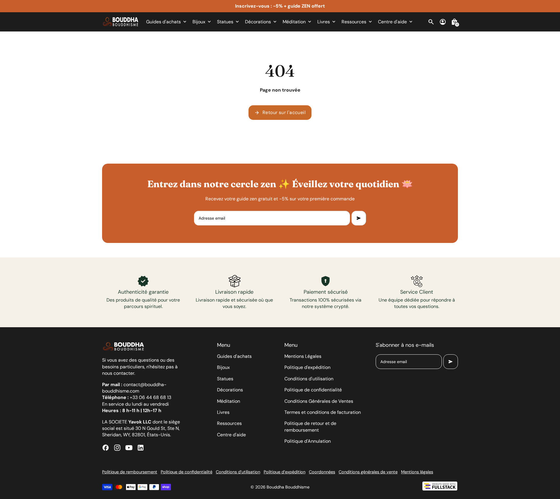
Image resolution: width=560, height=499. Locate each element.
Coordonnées (322, 472)
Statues (225, 379)
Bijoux (223, 367)
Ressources (229, 423)
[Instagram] (117, 447)
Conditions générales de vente (368, 472)
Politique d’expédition (284, 472)
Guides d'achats (234, 356)
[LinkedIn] (140, 447)
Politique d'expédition (307, 367)
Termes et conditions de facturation (322, 412)
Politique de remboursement (129, 472)
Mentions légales (417, 472)
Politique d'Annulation (307, 441)
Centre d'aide (231, 435)
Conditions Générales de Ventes (318, 401)
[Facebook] (105, 447)
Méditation (228, 401)
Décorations (230, 390)
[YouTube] (128, 447)
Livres (223, 412)
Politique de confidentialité (313, 390)
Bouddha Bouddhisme (288, 487)
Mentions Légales (302, 356)
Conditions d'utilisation (308, 379)
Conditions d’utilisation (238, 472)
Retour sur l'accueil (280, 112)
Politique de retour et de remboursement (310, 426)
